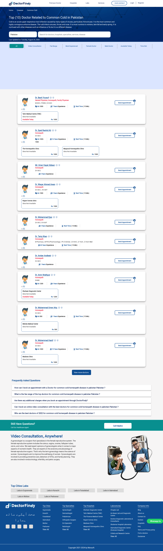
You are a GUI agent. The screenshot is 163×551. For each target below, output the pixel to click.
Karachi (45, 513)
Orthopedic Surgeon (69, 520)
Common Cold (32, 10)
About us (141, 513)
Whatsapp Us (155, 521)
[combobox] (23, 34)
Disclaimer (141, 536)
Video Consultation (34, 46)
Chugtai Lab (115, 510)
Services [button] (101, 3)
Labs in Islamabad (110, 490)
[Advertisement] (81, 70)
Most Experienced (72, 46)
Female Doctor (91, 46)
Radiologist (66, 526)
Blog (139, 510)
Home (11, 10)
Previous (20, 151)
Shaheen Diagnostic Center (92, 510)
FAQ (139, 526)
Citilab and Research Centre (120, 533)
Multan (45, 523)
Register (141, 3)
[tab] (81, 380)
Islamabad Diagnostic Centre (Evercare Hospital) (121, 529)
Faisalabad (46, 516)
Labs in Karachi (53, 490)
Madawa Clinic (88, 523)
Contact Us (141, 516)
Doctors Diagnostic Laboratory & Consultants (122, 520)
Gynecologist (66, 510)
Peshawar (46, 526)
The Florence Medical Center (93, 516)
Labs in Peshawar (51, 496)
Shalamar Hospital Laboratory (121, 524)
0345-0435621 (120, 3)
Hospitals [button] (73, 3)
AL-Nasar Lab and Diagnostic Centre (121, 514)
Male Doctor (109, 46)
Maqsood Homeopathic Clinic (93, 526)
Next (100, 151)
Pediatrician (66, 516)
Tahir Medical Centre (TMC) (92, 513)
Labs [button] (87, 3)
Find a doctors (143, 533)
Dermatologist (67, 513)
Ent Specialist (67, 523)
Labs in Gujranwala (24, 490)
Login (132, 3)
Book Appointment (124, 103)
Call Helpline (118, 426)
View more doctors (81, 372)
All (16, 46)
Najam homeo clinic (90, 520)
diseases (20, 10)
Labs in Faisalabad (81, 490)
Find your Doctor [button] (55, 3)
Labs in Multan (23, 496)
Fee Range (53, 46)
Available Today (126, 46)
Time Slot (143, 46)
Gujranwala (47, 510)
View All (46, 529)
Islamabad (46, 520)
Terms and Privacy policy (146, 530)
